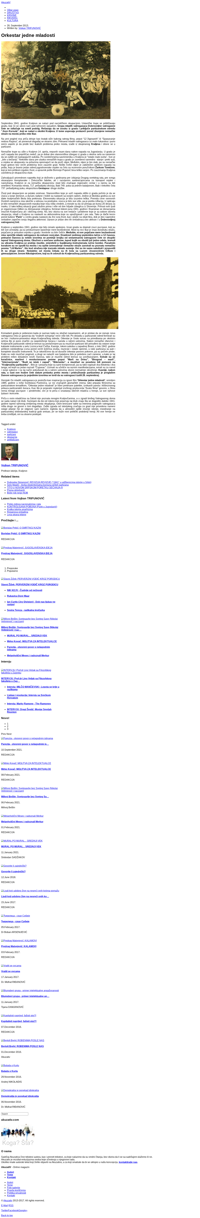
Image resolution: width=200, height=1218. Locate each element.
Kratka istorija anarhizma (20, 509)
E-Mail (4, 1205)
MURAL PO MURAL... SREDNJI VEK (27, 635)
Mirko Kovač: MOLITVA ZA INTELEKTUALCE (32, 641)
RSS (10, 1205)
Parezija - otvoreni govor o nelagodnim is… (25, 744)
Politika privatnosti (16, 1193)
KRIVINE (12, 15)
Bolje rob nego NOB (17, 493)
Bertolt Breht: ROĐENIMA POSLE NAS (22, 1046)
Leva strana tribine (16, 514)
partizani (11, 434)
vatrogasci (12, 432)
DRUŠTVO (13, 12)
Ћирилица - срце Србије (15, 921)
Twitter (4, 1210)
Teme (10, 1175)
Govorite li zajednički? (13, 871)
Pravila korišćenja (16, 1190)
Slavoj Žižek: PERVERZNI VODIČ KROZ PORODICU (29, 584)
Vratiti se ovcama (10, 971)
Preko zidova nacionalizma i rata (24, 504)
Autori (10, 1172)
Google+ (22, 1210)
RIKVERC (12, 18)
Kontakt (11, 1177)
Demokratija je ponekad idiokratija (20, 1096)
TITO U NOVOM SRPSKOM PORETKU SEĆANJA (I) (35, 487)
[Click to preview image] (55, 118)
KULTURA (12, 20)
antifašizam (13, 439)
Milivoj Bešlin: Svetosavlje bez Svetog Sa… (25, 796)
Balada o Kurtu (9, 1071)
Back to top (7, 1215)
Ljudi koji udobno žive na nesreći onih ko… (25, 896)
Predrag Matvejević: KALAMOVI (18, 946)
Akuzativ (7, 1200)
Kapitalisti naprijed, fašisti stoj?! (18, 1021)
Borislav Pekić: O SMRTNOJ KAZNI (20, 533)
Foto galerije (13, 1187)
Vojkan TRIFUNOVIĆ (30, 28)
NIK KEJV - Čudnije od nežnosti (24, 590)
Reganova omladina (17, 512)
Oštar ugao (12, 10)
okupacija (12, 437)
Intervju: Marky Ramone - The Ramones (29, 703)
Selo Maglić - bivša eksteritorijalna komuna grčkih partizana (38, 485)
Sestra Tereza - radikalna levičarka (26, 610)
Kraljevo (11, 429)
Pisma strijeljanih (16, 490)
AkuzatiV (6, 2)
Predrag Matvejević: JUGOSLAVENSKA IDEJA (27, 553)
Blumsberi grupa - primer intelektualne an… (25, 996)
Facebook (13, 1210)
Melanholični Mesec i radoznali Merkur (28, 655)
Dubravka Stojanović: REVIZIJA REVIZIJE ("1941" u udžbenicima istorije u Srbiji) (49, 482)
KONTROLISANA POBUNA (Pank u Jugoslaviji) (32, 506)
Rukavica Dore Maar (18, 596)
